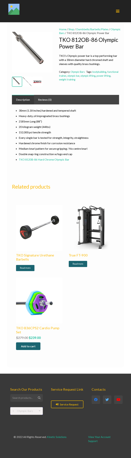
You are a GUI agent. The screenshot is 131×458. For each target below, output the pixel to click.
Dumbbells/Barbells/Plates (92, 29)
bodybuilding (99, 71)
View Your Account (99, 436)
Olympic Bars (78, 71)
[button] (47, 32)
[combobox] (26, 411)
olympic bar (73, 75)
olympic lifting (88, 75)
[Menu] (118, 11)
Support (93, 441)
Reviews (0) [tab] (45, 99)
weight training (67, 79)
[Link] (14, 9)
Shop (71, 29)
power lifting (104, 75)
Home (62, 29)
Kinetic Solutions (57, 436)
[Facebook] (96, 399)
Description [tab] (23, 99)
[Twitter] (107, 399)
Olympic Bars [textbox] (22, 410)
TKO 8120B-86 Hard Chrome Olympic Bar (44, 159)
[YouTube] (118, 399)
